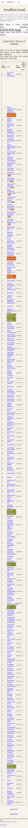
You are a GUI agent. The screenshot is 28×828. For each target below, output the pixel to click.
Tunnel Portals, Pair (11, 436)
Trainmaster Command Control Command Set (10, 559)
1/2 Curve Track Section (11, 639)
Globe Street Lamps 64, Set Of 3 (10, 458)
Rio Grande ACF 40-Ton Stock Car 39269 (11, 213)
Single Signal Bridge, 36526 (10, 395)
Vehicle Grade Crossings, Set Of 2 (10, 491)
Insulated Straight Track (10, 673)
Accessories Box (11, 473)
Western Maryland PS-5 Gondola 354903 (11, 191)
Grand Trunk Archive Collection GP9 (11, 74)
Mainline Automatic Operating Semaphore (10, 373)
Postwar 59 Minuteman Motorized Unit (10, 131)
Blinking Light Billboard (10, 463)
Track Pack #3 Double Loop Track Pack (10, 626)
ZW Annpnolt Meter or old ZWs (10, 574)
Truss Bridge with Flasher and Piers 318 (11, 423)
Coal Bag (9, 477)
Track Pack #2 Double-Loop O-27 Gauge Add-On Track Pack (11, 620)
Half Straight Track (10, 643)
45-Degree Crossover (10, 694)
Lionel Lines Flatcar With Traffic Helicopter (11, 158)
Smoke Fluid (10, 788)
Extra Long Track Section (10, 669)
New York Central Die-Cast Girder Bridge (11, 348)
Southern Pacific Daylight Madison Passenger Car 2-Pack (11, 270)
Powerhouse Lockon (10, 516)
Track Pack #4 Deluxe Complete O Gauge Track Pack (10, 633)
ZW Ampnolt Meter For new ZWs (10, 569)
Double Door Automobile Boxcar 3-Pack (10, 263)
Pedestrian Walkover (10, 296)
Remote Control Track (11, 724)
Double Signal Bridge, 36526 (10, 399)
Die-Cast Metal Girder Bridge (11, 343)
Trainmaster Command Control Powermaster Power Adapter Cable (11, 543)
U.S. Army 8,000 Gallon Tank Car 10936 (11, 153)
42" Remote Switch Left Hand (11, 685)
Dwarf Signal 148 (10, 378)
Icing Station (10, 306)
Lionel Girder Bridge (10, 428)
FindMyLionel (10, 2)
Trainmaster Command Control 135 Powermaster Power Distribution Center (10, 524)
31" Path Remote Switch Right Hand (11, 750)
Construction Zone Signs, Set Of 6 (11, 453)
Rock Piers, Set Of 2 (11, 432)
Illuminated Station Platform (11, 284)
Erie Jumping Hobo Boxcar (10, 135)
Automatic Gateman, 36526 (11, 288)
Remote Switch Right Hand (11, 681)
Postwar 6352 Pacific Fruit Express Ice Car (11, 301)
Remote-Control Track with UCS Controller (11, 660)
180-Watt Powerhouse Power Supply (10, 598)
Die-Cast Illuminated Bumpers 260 (10, 468)
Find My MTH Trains (10, 29)
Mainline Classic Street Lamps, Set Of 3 (11, 361)
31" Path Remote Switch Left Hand (11, 745)
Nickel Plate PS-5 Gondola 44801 (11, 185)
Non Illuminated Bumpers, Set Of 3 (11, 485)
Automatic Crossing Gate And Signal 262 (11, 391)
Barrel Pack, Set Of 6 (11, 481)
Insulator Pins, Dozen (10, 651)
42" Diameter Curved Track (10, 647)
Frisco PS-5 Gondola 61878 (11, 173)
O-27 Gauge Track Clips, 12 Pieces (11, 802)
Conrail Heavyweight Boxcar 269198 (11, 241)
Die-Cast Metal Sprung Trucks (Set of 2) (11, 771)
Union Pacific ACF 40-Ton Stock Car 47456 (11, 221)
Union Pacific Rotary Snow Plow (10, 125)
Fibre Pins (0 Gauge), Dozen (11, 706)
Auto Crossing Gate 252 (10, 382)
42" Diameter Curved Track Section (10, 719)
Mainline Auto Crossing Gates (11, 339)
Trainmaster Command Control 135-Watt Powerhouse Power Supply (11, 591)
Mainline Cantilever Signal (11, 331)
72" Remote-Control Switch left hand (10, 756)
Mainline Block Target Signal (10, 327)
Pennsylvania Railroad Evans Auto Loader (11, 253)
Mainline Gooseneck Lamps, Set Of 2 (11, 366)
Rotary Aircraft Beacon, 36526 (11, 448)
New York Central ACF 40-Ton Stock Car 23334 (11, 207)
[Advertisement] (14, 91)
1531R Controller (9, 323)
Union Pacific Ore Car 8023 (10, 169)
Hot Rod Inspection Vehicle (9, 119)
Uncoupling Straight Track (10, 698)
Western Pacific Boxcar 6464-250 (11, 228)
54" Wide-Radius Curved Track (11, 728)
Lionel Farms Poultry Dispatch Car (11, 140)
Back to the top (14, 814)
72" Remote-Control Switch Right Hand (10, 761)
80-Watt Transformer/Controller (12, 603)
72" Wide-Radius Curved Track (11, 732)
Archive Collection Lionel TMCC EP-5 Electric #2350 (11, 109)
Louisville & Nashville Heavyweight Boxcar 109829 (11, 247)
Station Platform (11, 280)
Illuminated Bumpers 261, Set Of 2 (10, 506)
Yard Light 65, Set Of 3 (10, 440)
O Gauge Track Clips (11, 797)
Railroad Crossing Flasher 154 (10, 404)
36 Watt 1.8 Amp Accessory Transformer (11, 580)
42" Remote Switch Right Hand (10, 690)
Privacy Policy (3, 825)
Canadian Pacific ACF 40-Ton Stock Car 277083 (11, 199)
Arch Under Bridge (10, 409)
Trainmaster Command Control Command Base (11, 534)
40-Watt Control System (11, 584)
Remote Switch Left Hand (11, 677)
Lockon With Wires (10, 784)
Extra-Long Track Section (10, 736)
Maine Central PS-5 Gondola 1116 (10, 179)
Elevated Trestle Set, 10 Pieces (11, 413)
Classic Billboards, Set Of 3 (10, 501)
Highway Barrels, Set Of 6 (11, 496)
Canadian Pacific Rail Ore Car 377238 (11, 164)
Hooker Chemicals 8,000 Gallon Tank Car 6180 (11, 147)
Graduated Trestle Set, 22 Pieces (10, 418)
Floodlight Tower (11, 444)
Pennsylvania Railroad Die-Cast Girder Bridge (10, 354)
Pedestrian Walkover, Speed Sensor (11, 310)
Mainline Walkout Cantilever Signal (11, 335)
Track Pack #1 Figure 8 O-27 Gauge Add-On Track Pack (11, 613)
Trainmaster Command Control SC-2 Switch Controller (11, 551)
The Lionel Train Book (11, 776)
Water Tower (10, 292)
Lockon (9, 780)
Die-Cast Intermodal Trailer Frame (10, 792)
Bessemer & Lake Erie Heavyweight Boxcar (10, 234)
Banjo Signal (10, 386)
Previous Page (14, 809)
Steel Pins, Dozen (9, 655)
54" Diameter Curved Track (10, 665)
